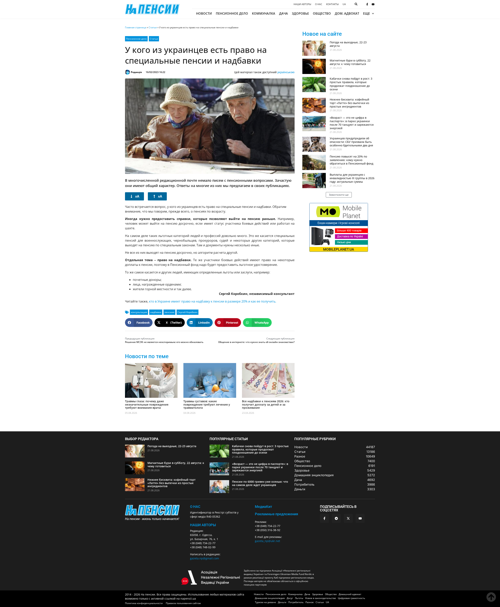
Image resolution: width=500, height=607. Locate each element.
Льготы (299, 598)
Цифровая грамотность (351, 598)
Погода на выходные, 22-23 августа (348, 44)
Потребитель (296, 602)
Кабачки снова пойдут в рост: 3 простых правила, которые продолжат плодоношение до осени (351, 84)
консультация (139, 312)
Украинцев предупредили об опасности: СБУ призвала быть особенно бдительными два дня (351, 141)
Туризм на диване (265, 602)
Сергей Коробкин (187, 312)
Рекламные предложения (276, 514)
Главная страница (135, 27)
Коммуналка (263, 13)
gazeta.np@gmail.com (204, 558)
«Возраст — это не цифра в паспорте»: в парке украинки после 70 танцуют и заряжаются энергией (352, 123)
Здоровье (300, 13)
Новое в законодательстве (320, 598)
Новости (204, 13)
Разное (309, 602)
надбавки (155, 312)
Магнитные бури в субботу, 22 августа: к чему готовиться (350, 62)
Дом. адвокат (347, 13)
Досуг (290, 598)
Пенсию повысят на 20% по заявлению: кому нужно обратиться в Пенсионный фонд (351, 160)
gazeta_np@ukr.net (267, 541)
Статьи (153, 27)
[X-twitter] (348, 518)
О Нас (195, 507)
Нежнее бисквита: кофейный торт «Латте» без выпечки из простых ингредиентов (349, 103)
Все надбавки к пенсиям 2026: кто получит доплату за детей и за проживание (265, 404)
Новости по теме (147, 356)
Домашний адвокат (350, 594)
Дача (283, 13)
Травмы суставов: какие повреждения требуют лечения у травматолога (206, 404)
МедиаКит (263, 507)
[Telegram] (336, 518)
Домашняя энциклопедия (270, 598)
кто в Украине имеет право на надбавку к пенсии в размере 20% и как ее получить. (212, 301)
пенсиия (169, 312)
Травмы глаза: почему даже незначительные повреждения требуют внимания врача (146, 404)
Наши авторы (302, 4)
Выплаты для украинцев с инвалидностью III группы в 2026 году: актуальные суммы (352, 178)
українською (286, 72)
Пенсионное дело (232, 13)
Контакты (332, 4)
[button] (139, 322)
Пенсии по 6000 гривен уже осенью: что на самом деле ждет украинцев (260, 483)
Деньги (282, 602)
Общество (322, 13)
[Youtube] (373, 4)
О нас (318, 4)
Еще (366, 13)
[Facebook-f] (367, 4)
